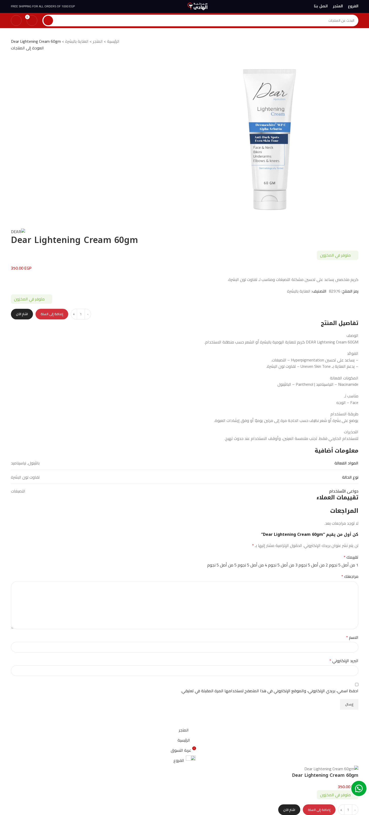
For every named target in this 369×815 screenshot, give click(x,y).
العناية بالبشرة (77, 41)
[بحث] (48, 20)
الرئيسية (113, 41)
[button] (358, 788)
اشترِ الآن (22, 314)
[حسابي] (16, 20)
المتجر (98, 41)
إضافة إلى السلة (52, 314)
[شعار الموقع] (197, 6)
